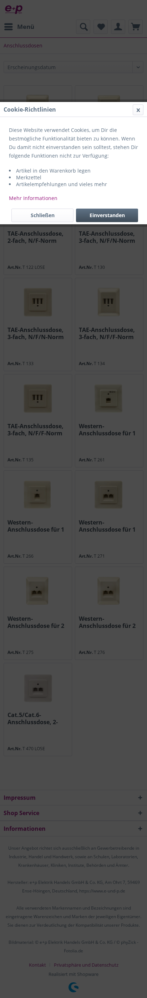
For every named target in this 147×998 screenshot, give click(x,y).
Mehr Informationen (33, 198)
